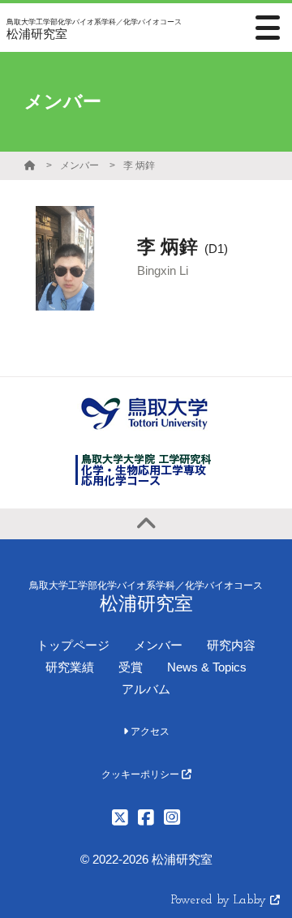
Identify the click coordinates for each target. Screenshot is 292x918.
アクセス (149, 731)
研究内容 (231, 645)
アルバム (146, 689)
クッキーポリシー (141, 774)
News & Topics (207, 667)
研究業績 (69, 667)
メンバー (79, 165)
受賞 (130, 667)
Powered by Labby (220, 900)
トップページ (73, 645)
